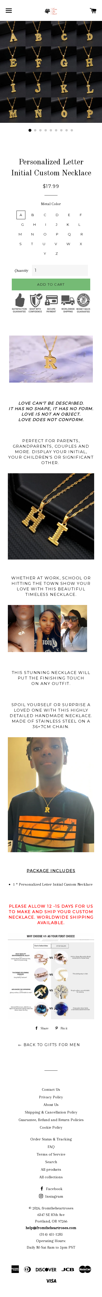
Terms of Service (51, 1154)
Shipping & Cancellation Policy (51, 1112)
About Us (51, 1104)
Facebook (54, 1188)
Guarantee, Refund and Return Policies (51, 1119)
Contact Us (51, 1089)
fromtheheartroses (57, 1208)
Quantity (21, 270)
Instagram (53, 1196)
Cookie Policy (51, 1127)
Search (51, 1162)
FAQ (51, 1146)
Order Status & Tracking (51, 1139)
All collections (51, 1177)
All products (51, 1169)
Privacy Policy (51, 1097)
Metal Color (51, 203)
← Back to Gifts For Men (49, 1044)
